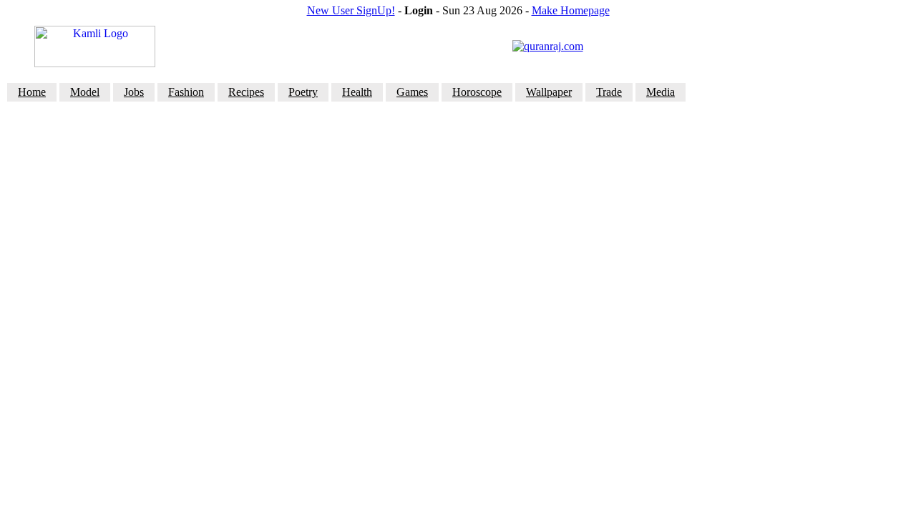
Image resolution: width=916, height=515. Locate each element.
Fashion (186, 92)
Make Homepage (571, 10)
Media (660, 92)
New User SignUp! (351, 10)
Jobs (134, 92)
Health (357, 92)
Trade (609, 92)
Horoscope (477, 92)
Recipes (246, 92)
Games (412, 92)
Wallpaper (549, 92)
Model (84, 92)
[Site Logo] (94, 63)
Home (32, 92)
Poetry (303, 92)
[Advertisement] (458, 137)
